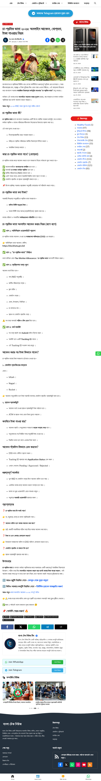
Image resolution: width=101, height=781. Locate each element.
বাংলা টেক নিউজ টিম (16, 39)
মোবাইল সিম (81, 169)
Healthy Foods (83, 125)
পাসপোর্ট (79, 150)
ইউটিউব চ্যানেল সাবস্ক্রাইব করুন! (49, 586)
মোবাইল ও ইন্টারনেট (38, 3)
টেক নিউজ (20, 3)
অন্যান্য (86, 3)
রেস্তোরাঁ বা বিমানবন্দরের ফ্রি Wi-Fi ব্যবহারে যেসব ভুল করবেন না (81, 79)
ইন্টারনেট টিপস (81, 131)
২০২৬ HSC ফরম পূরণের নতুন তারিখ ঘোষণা (25, 106)
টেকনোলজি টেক (82, 140)
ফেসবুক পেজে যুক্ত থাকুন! (38, 580)
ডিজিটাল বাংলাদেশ (73, 3)
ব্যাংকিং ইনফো (82, 153)
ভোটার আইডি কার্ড (83, 156)
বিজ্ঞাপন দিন (5, 761)
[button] (95, 3)
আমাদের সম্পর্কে (6, 753)
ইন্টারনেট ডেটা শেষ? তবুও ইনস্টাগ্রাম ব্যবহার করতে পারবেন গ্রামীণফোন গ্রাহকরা (81, 90)
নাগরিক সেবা (56, 3)
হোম (11, 3)
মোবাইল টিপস (81, 159)
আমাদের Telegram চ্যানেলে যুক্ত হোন (53, 13)
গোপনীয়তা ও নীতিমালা (8, 764)
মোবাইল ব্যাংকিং (82, 162)
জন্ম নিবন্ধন (81, 134)
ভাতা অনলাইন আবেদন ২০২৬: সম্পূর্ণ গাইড (24, 592)
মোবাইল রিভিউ (82, 165)
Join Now (57, 662)
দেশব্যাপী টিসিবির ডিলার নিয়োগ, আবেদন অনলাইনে (17, 702)
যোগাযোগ (5, 757)
